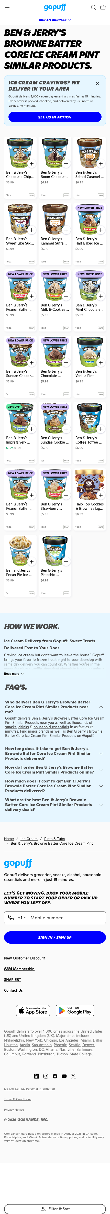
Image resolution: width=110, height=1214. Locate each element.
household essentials (51, 727)
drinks (23, 727)
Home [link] (9, 838)
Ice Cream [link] (29, 838)
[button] (103, 7)
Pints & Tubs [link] (54, 838)
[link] (55, 8)
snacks (10, 727)
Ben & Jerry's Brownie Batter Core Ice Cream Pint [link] (52, 843)
